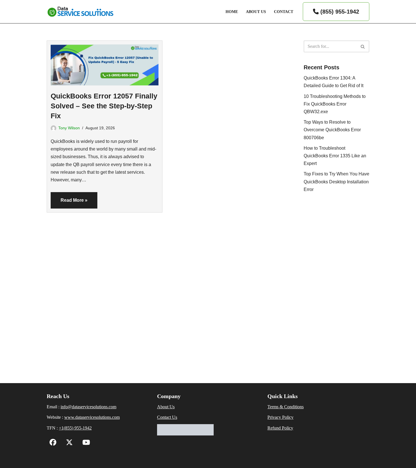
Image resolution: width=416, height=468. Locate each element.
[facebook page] (53, 443)
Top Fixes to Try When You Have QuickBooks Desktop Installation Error (336, 181)
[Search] (363, 46)
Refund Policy (280, 428)
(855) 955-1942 (339, 11)
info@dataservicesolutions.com (88, 406)
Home (232, 11)
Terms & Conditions (285, 406)
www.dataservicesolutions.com (92, 417)
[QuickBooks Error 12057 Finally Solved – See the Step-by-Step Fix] (104, 63)
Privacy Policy (280, 417)
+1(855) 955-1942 (75, 428)
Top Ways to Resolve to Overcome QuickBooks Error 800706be (332, 130)
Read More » (69, 203)
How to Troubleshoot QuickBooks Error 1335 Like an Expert (335, 156)
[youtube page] (85, 443)
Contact (283, 11)
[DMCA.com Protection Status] (185, 433)
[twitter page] (68, 443)
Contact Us (167, 417)
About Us (256, 11)
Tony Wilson (69, 128)
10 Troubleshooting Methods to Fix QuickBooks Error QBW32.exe (335, 104)
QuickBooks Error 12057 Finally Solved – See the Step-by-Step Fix (104, 106)
